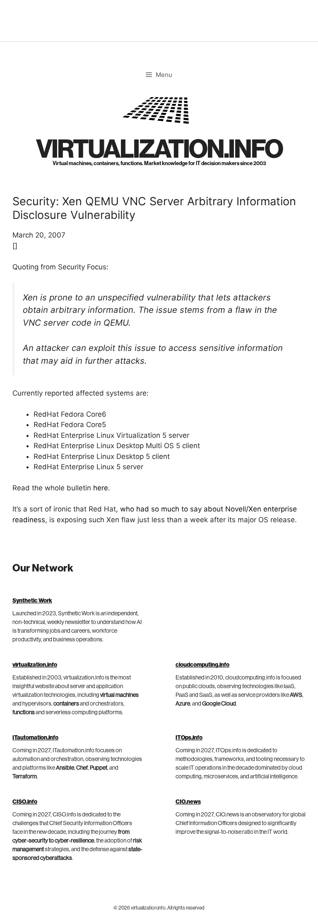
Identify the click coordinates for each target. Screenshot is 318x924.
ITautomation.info (35, 738)
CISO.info (24, 802)
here (100, 488)
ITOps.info (189, 738)
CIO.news (188, 802)
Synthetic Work (32, 601)
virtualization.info (159, 149)
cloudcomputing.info (202, 665)
